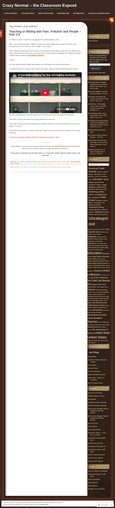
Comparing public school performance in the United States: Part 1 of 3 (98, 115)
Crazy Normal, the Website (99, 471)
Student (98, 318)
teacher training (105, 324)
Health (89, 263)
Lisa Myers (93, 426)
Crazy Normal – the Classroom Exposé (39, 5)
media (98, 187)
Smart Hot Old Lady (96, 443)
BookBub (93, 356)
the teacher (93, 486)
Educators (106, 256)
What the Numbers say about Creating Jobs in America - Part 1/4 (97, 152)
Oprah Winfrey (91, 287)
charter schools (98, 239)
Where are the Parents (97, 489)
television (97, 327)
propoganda (95, 197)
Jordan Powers (97, 267)
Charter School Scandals (98, 402)
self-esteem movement (96, 204)
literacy (99, 185)
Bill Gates (96, 232)
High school (96, 263)
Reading (99, 200)
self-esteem (97, 203)
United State (102, 332)
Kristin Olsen (105, 267)
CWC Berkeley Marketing (98, 405)
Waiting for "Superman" (93, 340)
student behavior (95, 209)
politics (101, 192)
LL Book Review (95, 429)
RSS (111, 21)
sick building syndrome (55, 167)
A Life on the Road (96, 393)
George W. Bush (103, 261)
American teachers (100, 229)
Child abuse (91, 241)
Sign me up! (95, 68)
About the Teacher (45, 13)
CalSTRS (90, 239)
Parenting (93, 192)
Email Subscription (98, 52)
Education (53, 161)
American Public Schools (44, 161)
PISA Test (94, 292)
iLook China (94, 368)
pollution (59, 161)
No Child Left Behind (99, 278)
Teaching (17, 163)
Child (105, 239)
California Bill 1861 (101, 237)
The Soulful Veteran (96, 383)
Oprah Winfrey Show (102, 287)
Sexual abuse (97, 312)
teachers (97, 324)
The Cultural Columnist (97, 455)
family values (92, 259)
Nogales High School (98, 284)
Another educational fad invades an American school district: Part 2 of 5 (99, 99)
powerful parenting (103, 292)
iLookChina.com (63, 13)
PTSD (38, 167)
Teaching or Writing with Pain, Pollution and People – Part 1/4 (45, 33)
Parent (90, 289)
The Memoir (94, 482)
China (97, 241)
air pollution (16, 167)
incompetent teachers (98, 265)
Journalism (92, 185)
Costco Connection (93, 245)
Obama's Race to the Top (98, 189)
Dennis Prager (104, 245)
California (91, 237)
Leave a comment (75, 161)
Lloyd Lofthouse (10, 13)
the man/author (95, 479)
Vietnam (69, 167)
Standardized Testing (96, 207)
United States (97, 337)
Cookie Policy (44, 504)
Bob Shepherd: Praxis (97, 396)
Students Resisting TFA (98, 446)
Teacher (92, 321)
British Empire (104, 232)
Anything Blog (78, 13)
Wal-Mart (102, 340)
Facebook (93, 365)
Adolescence (90, 229)
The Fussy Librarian (96, 458)
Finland (95, 261)
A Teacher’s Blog (27, 13)
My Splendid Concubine (97, 374)
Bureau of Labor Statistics (94, 234)
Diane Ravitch (91, 247)
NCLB (104, 187)
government (99, 182)
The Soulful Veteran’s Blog (99, 13)
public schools (44, 167)
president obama (91, 294)
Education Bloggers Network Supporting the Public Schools (99, 411)
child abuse (98, 174)
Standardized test (94, 315)
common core (101, 243)
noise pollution (33, 167)
